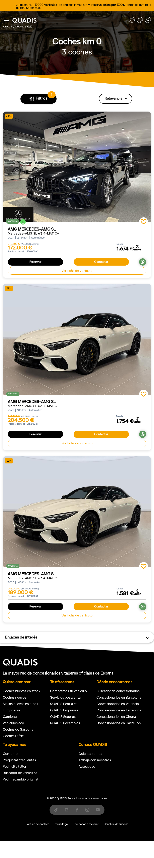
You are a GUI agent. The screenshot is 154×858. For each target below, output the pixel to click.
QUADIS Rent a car (64, 704)
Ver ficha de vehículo (77, 270)
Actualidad (87, 766)
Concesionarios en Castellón (118, 723)
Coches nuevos (14, 697)
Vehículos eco (13, 723)
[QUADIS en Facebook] (77, 810)
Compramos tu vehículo (68, 691)
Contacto (10, 753)
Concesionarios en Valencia (117, 704)
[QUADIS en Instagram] (87, 810)
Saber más (33, 7)
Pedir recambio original (20, 779)
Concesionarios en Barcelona (118, 697)
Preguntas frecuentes (19, 760)
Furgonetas (11, 710)
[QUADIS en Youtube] (98, 810)
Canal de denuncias (116, 824)
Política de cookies (37, 824)
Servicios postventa (65, 697)
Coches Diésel (14, 736)
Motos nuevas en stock (20, 704)
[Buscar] (148, 20)
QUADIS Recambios (65, 723)
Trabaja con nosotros (95, 760)
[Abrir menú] (6, 20)
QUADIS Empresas (64, 710)
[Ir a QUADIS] (69, 20)
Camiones (10, 716)
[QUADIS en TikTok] (56, 810)
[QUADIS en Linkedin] (67, 810)
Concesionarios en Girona (116, 716)
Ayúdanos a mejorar (86, 824)
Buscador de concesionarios (118, 691)
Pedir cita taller (14, 766)
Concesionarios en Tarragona (118, 710)
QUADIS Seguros (63, 716)
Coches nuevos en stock (21, 691)
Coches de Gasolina (18, 729)
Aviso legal (61, 824)
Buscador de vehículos (20, 773)
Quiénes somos (90, 753)
